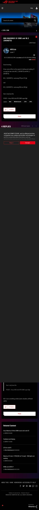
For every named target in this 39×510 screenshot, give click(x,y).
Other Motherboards (9, 450)
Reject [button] (11, 143)
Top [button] (2, 505)
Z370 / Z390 (5, 30)
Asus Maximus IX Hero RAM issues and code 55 (16, 430)
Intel (10, 101)
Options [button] (36, 30)
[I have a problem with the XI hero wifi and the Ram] (36, 126)
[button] (6, 109)
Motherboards (17, 101)
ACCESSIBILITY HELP (29, 482)
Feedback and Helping (9, 439)
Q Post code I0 (7, 447)
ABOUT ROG (5, 482)
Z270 (6, 433)
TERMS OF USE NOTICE (14, 493)
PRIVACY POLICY (25, 493)
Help (31, 8)
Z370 (25, 101)
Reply (19, 116)
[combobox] (19, 20)
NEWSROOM (18, 482)
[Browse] (3, 8)
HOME (11, 482)
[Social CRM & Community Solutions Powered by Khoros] (33, 506)
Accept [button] (27, 143)
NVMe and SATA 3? (8, 467)
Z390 (30, 101)
